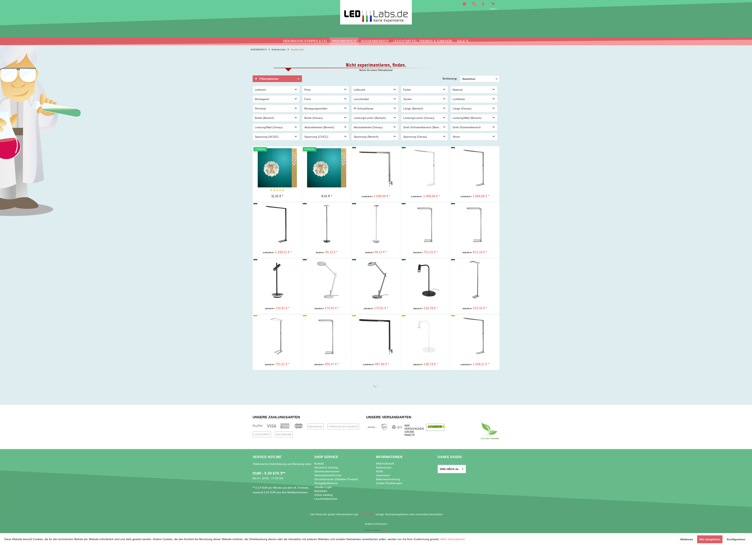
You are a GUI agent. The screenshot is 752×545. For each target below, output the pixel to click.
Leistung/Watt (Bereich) (467, 117)
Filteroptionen (268, 78)
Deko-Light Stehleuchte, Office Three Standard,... (425, 156)
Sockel (407, 99)
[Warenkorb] (494, 3)
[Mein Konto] (484, 3)
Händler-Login (323, 487)
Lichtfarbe (459, 99)
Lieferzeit (359, 89)
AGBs (379, 471)
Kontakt (319, 463)
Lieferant (260, 89)
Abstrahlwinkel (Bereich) (319, 127)
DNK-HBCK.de (449, 469)
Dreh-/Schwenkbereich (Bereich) (423, 127)
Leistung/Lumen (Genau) (418, 117)
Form (307, 99)
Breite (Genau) (313, 117)
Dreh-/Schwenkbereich (467, 127)
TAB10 (385, 530)
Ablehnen (686, 539)
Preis (307, 89)
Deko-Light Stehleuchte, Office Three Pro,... (277, 212)
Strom (456, 136)
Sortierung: (449, 78)
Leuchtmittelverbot (325, 498)
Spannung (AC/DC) (267, 136)
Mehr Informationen (452, 539)
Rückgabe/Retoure (326, 483)
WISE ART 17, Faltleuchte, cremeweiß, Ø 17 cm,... (326, 156)
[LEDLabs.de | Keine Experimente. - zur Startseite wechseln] (376, 12)
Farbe (407, 89)
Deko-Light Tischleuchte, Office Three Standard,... (376, 324)
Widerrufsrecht (385, 463)
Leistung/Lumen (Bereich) (370, 117)
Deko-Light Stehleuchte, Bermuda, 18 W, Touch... (326, 212)
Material (458, 89)
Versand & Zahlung (326, 467)
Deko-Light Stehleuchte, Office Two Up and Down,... (474, 268)
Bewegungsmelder (315, 108)
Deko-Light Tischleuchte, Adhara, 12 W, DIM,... (327, 268)
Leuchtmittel (361, 99)
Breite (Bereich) (264, 117)
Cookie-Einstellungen (389, 483)
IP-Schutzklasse (363, 108)
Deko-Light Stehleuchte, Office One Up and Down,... (425, 212)
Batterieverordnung (388, 479)
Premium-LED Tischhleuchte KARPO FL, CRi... (425, 268)
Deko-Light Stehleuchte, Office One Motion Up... (474, 212)
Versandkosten (367, 514)
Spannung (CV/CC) (316, 136)
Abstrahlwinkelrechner (328, 475)
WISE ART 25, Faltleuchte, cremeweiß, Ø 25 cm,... (277, 156)
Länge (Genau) (462, 108)
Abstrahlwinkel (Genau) (368, 127)
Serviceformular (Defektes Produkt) (336, 479)
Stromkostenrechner (327, 471)
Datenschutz (383, 467)
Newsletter (320, 491)
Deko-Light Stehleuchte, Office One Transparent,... (277, 324)
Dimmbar (260, 108)
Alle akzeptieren (709, 539)
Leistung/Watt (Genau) (269, 127)
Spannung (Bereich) (366, 136)
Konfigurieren (736, 539)
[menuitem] (475, 3)
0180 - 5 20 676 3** (269, 473)
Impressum (383, 475)
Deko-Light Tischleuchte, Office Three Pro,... (376, 156)
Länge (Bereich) (413, 108)
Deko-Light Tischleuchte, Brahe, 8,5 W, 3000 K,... (277, 268)
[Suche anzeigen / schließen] (473, 3)
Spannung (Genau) (415, 136)
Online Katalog (323, 494)
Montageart (262, 99)
